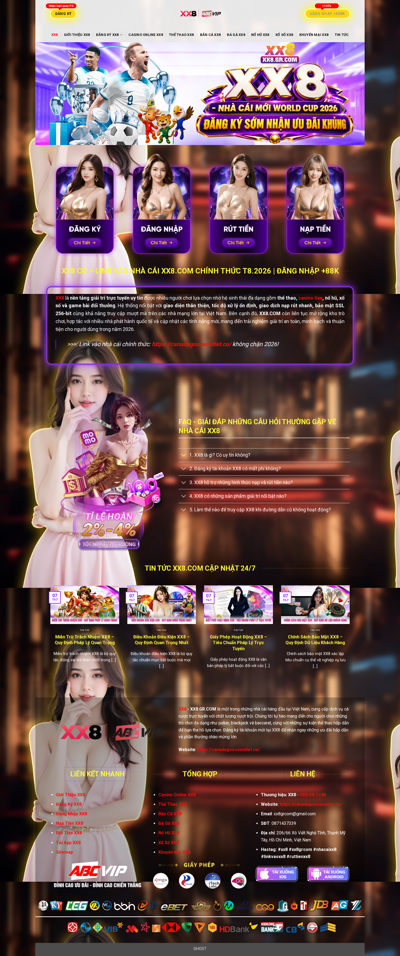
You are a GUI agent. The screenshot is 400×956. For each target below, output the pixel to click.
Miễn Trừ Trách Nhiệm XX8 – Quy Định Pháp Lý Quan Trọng (85, 639)
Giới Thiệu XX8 (77, 35)
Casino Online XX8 (145, 35)
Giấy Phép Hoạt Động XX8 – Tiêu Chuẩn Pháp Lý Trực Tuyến (238, 642)
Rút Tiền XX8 (69, 832)
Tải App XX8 (68, 842)
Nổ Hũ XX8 (260, 35)
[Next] (351, 637)
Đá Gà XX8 (236, 35)
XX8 (54, 35)
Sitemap (64, 852)
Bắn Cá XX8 (210, 35)
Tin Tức (342, 35)
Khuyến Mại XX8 (314, 35)
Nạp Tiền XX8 (69, 823)
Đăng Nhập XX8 (71, 813)
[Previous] (49, 637)
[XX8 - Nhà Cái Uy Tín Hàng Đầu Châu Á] (200, 13)
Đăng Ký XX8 (107, 35)
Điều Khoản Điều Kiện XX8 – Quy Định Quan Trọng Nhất (161, 639)
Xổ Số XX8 (284, 35)
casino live (310, 298)
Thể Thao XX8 (181, 35)
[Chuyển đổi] (184, 456)
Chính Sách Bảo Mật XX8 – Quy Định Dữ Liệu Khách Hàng (315, 639)
